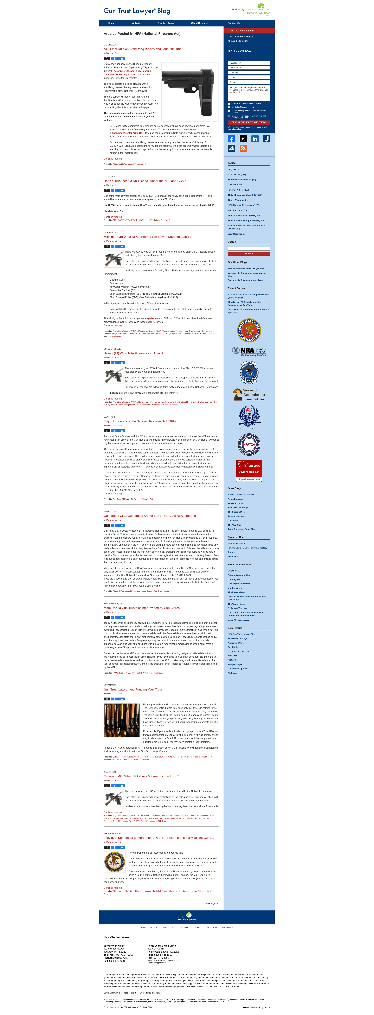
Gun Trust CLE (119, 499)
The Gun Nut (234, 525)
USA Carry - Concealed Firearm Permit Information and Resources (246, 614)
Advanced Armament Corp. (241, 495)
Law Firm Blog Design (256, 1007)
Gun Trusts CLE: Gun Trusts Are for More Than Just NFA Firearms (150, 515)
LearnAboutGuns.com (239, 620)
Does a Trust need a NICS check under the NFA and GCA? (145, 180)
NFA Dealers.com (236, 543)
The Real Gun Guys (237, 638)
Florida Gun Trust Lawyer (116, 937)
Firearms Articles (238, 190)
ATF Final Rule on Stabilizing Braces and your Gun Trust (143, 49)
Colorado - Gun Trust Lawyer (125, 757)
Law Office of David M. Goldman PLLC (136, 1007)
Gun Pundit (233, 520)
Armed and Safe (236, 643)
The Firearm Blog (236, 512)
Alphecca (232, 673)
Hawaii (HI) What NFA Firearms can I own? (133, 353)
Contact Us (198, 927)
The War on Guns (236, 604)
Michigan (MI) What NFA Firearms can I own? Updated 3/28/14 (147, 236)
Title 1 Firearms (147, 821)
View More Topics (236, 234)
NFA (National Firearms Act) (134, 164)
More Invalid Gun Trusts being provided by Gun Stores (142, 607)
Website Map (212, 927)
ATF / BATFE (118, 220)
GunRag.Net (234, 579)
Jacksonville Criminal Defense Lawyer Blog (247, 274)
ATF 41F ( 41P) (131, 220)
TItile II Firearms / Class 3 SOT (205, 334)
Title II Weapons (114, 337)
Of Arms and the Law (238, 651)
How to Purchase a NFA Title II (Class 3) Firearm (186, 757)
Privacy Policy (168, 927)
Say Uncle (233, 647)
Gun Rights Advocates (239, 583)
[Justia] (267, 138)
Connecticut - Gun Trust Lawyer (151, 757)
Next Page (210, 903)
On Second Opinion (238, 668)
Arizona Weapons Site (239, 575)
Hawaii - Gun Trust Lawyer (149, 402)
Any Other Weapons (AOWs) (125, 331)
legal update (153, 318)
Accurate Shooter (236, 516)
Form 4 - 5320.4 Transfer (184, 815)
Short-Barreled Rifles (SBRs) (128, 334)
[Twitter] (243, 138)
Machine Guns (168, 331)
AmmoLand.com (236, 499)
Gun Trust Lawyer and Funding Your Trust (133, 689)
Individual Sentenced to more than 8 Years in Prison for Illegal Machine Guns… (159, 837)
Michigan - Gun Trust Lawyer (187, 331)
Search (249, 253)
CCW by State (234, 571)
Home (111, 23)
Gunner (231, 552)
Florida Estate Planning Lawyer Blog (246, 268)
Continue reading (113, 158)
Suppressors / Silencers (180, 334)
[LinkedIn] (255, 138)
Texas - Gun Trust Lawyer (158, 591)
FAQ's (115, 164)
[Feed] (243, 148)
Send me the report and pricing (249, 122)
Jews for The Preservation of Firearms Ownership (247, 598)
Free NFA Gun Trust (127, 673)
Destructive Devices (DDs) (149, 331)
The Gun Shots (235, 503)
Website (136, 23)
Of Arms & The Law (237, 608)
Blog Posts (227, 927)
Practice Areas (166, 23)
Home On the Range (238, 507)
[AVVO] (231, 148)
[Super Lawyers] (249, 471)
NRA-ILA (232, 660)
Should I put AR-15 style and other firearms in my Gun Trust (245, 303)
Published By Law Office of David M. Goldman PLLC (251, 9)
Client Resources (200, 23)
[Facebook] (231, 138)
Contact (234, 23)
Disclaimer (183, 927)
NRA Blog (232, 656)
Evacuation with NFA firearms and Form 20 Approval (249, 311)
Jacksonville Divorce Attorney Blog (245, 280)
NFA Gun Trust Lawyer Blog (137, 11)
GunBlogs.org (235, 588)
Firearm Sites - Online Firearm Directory (247, 548)
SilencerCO (233, 556)
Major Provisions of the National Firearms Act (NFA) (140, 421)
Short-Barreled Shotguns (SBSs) (155, 334)
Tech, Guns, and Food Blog (241, 529)
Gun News (129, 891)
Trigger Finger (235, 664)
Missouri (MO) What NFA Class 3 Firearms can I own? (141, 776)
